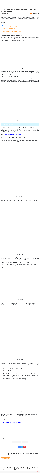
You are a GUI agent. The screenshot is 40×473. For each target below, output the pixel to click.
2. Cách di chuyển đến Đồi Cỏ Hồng (9, 28)
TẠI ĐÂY (16, 124)
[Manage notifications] (37, 471)
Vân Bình (10, 450)
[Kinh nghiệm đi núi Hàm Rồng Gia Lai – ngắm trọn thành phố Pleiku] (20, 463)
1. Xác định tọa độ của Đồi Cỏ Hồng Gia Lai (10, 26)
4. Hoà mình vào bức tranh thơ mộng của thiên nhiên (12, 31)
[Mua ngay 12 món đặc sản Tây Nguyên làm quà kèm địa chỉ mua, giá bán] (7, 463)
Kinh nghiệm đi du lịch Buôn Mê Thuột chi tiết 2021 (13, 422)
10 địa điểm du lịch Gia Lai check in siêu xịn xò (14, 134)
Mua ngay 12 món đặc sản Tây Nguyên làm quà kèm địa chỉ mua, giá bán (6, 468)
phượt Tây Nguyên (16, 442)
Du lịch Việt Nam (8, 5)
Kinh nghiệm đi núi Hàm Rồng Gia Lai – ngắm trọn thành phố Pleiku (19, 468)
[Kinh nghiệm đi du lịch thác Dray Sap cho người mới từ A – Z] (33, 463)
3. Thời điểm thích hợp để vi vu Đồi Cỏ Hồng (10, 29)
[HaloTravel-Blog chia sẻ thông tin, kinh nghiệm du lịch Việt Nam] (20, 2)
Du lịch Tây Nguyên (15, 5)
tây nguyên (25, 442)
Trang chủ (3, 5)
